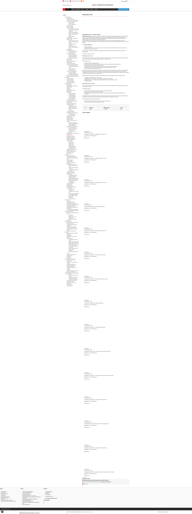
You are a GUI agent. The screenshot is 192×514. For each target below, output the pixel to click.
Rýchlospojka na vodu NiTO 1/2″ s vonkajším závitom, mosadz (94, 327)
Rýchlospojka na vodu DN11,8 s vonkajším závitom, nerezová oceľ (95, 134)
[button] (88, 83)
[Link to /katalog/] (85, 107)
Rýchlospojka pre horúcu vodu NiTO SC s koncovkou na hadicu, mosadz (96, 423)
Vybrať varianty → (87, 186)
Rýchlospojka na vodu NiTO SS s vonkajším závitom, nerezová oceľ (95, 447)
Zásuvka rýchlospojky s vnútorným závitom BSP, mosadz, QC (94, 206)
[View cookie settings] (2, 512)
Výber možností (86, 132)
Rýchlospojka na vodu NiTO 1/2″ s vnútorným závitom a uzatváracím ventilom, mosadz (98, 375)
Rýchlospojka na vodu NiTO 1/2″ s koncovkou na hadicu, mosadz (95, 158)
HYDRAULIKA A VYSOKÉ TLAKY (87, 53)
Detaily (91, 132)
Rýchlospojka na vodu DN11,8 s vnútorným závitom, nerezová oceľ (95, 230)
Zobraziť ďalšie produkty (86, 478)
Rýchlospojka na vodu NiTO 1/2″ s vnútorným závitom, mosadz (94, 254)
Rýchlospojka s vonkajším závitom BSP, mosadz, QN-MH (93, 303)
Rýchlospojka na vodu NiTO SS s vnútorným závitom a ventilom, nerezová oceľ (97, 351)
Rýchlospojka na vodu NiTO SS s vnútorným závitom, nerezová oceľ (95, 182)
